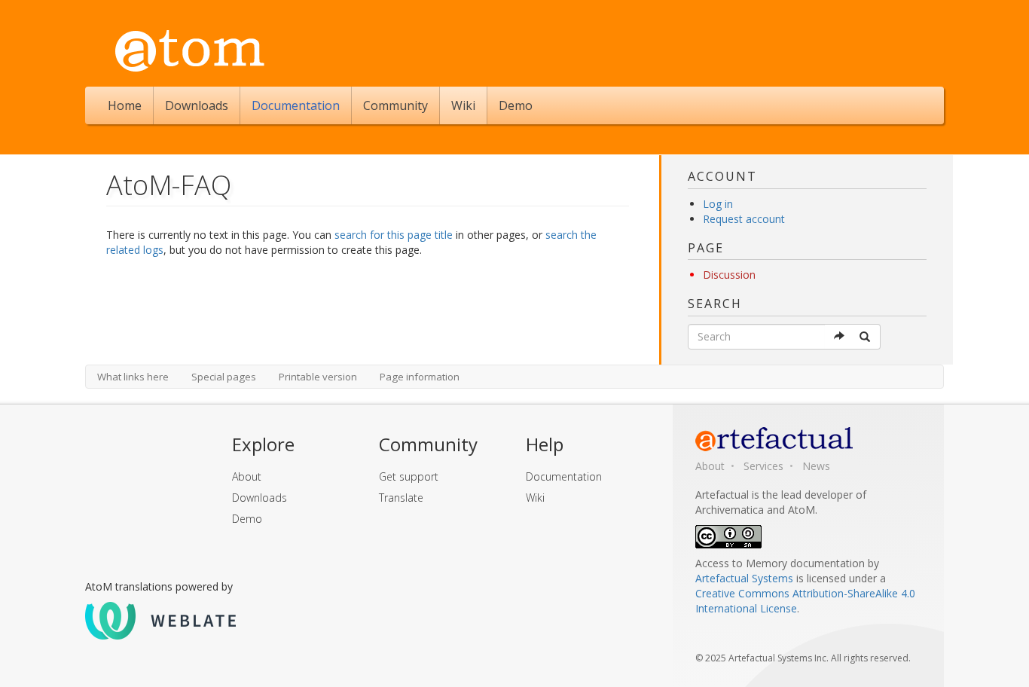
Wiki (463, 105)
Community (395, 105)
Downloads (196, 105)
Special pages (223, 376)
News (816, 466)
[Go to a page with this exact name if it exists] (839, 337)
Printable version (318, 376)
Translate (401, 497)
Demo (516, 105)
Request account (744, 219)
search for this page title (393, 234)
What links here (133, 376)
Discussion (729, 274)
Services (763, 466)
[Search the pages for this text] (866, 337)
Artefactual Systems (744, 578)
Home (125, 105)
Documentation (296, 105)
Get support (408, 476)
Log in (718, 204)
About (246, 476)
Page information (420, 376)
